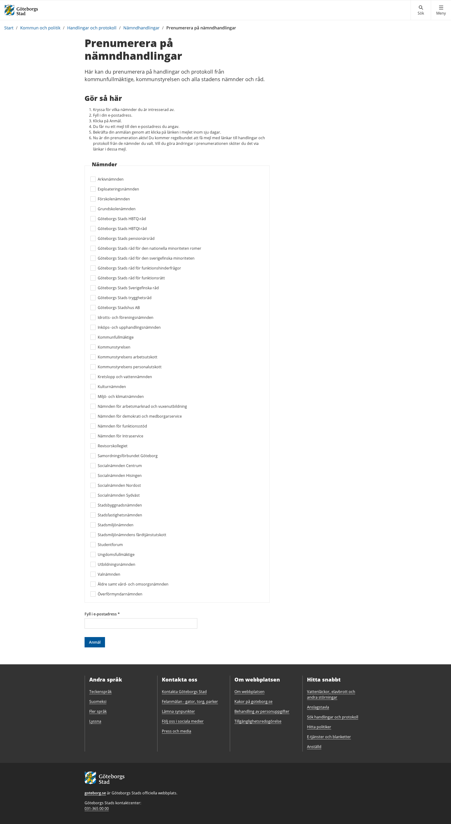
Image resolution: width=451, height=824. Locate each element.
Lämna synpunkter (178, 711)
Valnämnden (109, 574)
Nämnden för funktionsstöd (122, 426)
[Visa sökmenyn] (421, 10)
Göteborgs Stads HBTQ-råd (122, 218)
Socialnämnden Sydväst (119, 495)
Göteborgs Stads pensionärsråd (126, 238)
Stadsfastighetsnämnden (120, 515)
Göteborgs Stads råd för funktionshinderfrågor (139, 268)
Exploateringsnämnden (118, 189)
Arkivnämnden (111, 179)
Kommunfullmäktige (116, 337)
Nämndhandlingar (141, 28)
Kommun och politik (40, 28)
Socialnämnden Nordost (119, 485)
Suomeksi (97, 701)
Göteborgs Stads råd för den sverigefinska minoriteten (146, 258)
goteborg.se (95, 793)
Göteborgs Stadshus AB (119, 307)
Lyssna (95, 721)
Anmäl (95, 642)
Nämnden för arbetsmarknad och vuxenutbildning (142, 406)
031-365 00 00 (97, 808)
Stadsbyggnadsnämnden (120, 505)
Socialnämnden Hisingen (120, 475)
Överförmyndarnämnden (120, 594)
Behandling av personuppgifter (261, 711)
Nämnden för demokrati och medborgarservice (140, 416)
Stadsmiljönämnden (115, 524)
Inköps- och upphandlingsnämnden (129, 327)
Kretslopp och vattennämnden (125, 376)
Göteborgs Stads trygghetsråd (125, 297)
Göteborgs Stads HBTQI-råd (122, 228)
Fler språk (98, 711)
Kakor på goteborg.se (253, 701)
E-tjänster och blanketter (329, 736)
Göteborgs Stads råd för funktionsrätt (131, 278)
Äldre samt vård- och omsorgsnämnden (133, 584)
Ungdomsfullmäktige (116, 554)
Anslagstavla (318, 707)
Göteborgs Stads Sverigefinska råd (128, 287)
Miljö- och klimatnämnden (121, 396)
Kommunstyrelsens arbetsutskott (127, 357)
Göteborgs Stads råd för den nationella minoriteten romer (149, 248)
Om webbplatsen (249, 691)
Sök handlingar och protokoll (332, 717)
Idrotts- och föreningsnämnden (125, 317)
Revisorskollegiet (113, 445)
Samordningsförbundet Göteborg (128, 455)
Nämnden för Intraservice (120, 436)
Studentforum (110, 544)
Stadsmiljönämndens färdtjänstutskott (132, 534)
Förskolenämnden (114, 199)
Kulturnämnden (112, 386)
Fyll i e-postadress (102, 614)
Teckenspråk (100, 691)
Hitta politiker (319, 726)
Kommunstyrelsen (114, 347)
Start (8, 28)
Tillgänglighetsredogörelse (257, 721)
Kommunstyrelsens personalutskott (130, 366)
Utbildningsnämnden (116, 564)
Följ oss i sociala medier (183, 721)
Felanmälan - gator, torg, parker (190, 701)
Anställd (314, 746)
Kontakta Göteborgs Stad (184, 691)
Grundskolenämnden (117, 208)
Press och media (176, 731)
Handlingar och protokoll (92, 28)
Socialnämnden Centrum (120, 465)
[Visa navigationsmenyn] (441, 10)
